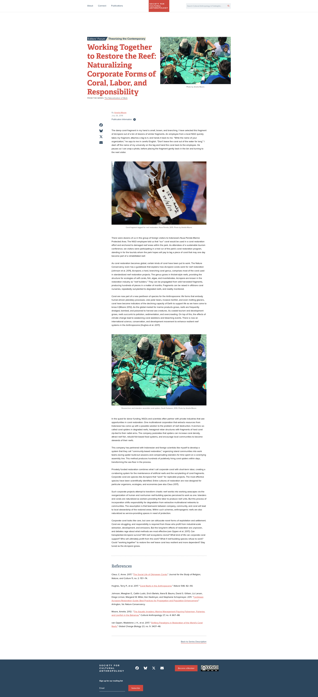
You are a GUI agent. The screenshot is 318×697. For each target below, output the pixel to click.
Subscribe (135, 688)
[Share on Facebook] (101, 125)
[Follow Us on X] (153, 668)
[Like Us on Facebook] (137, 668)
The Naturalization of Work (115, 98)
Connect (102, 5)
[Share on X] (101, 136)
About (90, 5)
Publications (117, 5)
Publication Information (122, 119)
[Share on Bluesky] (101, 131)
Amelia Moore (120, 112)
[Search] (228, 5)
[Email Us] (162, 668)
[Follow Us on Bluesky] (145, 668)
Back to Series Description (193, 641)
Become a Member (186, 668)
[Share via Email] (101, 142)
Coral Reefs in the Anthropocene (156, 585)
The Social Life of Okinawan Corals (150, 574)
